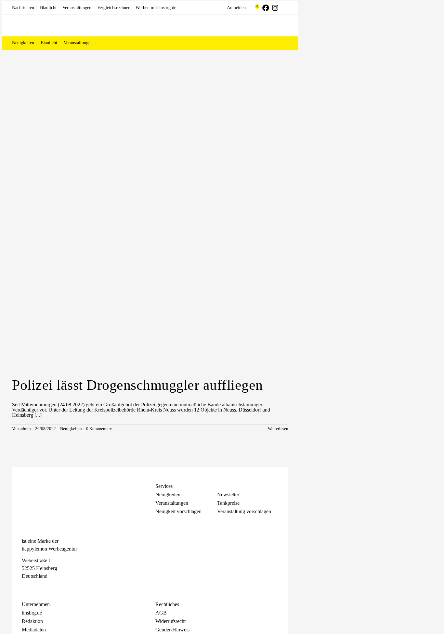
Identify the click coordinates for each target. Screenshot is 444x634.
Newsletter (228, 494)
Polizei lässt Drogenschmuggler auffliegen (137, 385)
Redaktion (32, 621)
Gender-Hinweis (172, 629)
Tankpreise (228, 503)
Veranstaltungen (171, 503)
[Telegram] (48, 588)
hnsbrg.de (32, 612)
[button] (280, 42)
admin (25, 428)
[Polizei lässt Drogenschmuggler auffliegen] (150, 263)
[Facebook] (25, 588)
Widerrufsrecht (170, 621)
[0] (254, 7)
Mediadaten (34, 629)
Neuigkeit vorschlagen (178, 511)
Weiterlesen (278, 428)
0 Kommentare (99, 428)
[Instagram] (36, 588)
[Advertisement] (150, 98)
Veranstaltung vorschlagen (244, 511)
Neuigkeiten (71, 428)
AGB (161, 612)
